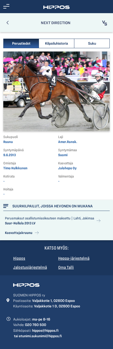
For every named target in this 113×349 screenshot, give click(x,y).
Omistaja (9, 163)
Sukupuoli (10, 137)
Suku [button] (92, 43)
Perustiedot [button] (21, 43)
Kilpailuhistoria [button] (56, 43)
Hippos (19, 258)
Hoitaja (8, 189)
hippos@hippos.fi (45, 330)
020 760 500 (35, 324)
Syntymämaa (67, 150)
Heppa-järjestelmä (73, 258)
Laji (60, 137)
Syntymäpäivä (13, 150)
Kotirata (9, 176)
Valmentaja (66, 176)
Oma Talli (66, 267)
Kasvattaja (65, 163)
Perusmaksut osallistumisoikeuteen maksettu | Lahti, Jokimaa (49, 218)
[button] (6, 6)
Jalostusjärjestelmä (30, 267)
